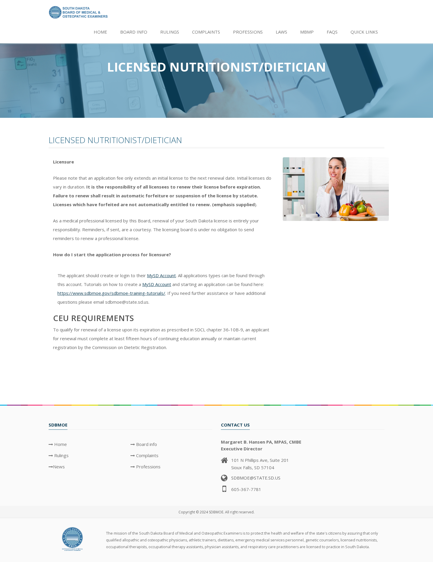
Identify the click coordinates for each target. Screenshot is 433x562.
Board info (146, 444)
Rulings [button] (169, 32)
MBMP (307, 32)
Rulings (61, 455)
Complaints (206, 32)
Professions (248, 32)
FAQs (332, 32)
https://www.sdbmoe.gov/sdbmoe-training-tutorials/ (111, 293)
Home (100, 32)
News (59, 467)
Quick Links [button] (364, 32)
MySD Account (161, 275)
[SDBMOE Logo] (73, 538)
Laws (281, 32)
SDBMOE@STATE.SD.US (255, 478)
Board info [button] (133, 32)
